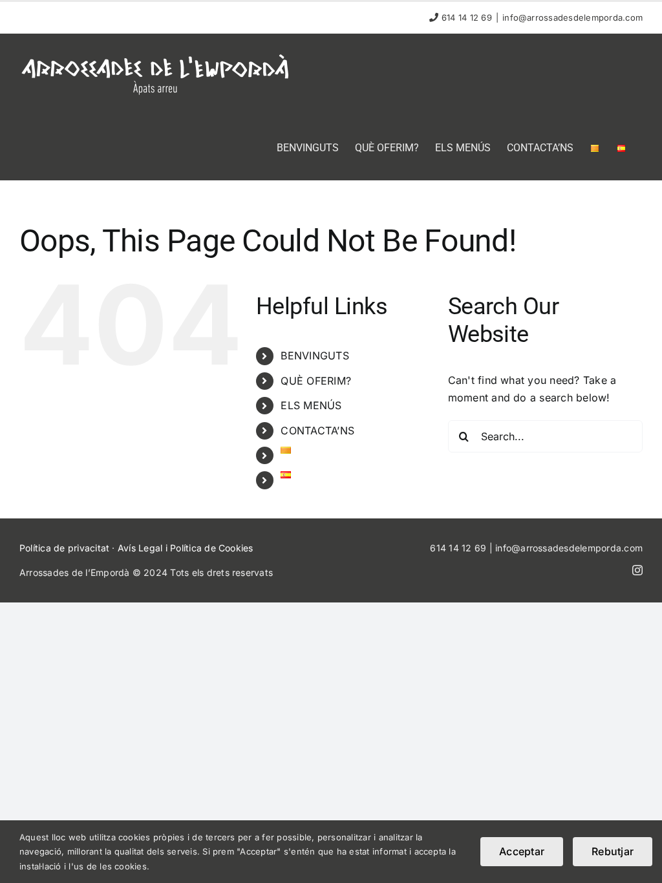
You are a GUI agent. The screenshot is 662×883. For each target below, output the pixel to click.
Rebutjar (613, 851)
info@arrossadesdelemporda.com (572, 17)
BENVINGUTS (314, 355)
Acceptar (521, 851)
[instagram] (637, 570)
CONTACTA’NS (317, 430)
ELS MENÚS (311, 405)
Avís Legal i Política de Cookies (185, 547)
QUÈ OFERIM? (316, 380)
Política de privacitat (64, 547)
